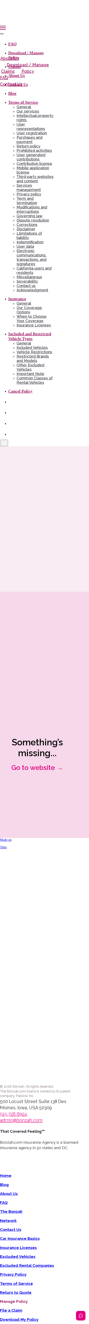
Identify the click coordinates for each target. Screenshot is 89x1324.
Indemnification (30, 242)
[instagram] (11, 423)
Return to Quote (15, 1292)
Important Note (30, 374)
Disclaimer (26, 229)
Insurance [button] (17, 298)
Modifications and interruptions (32, 209)
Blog (12, 93)
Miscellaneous (29, 277)
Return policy (28, 146)
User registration (32, 133)
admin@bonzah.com (21, 1120)
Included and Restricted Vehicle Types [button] (29, 336)
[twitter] (11, 434)
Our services (28, 111)
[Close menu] (1, 33)
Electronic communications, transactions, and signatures (31, 257)
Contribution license (34, 163)
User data (25, 246)
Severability (27, 281)
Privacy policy (29, 194)
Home (5, 1175)
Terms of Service (16, 1283)
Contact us (26, 285)
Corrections (27, 224)
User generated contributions (31, 157)
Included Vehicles (32, 347)
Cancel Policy (20, 391)
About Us (16, 75)
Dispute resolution (33, 220)
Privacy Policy (13, 1274)
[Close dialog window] (4, 443)
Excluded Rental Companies (27, 1265)
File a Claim (11, 1310)
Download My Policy (19, 1319)
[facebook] (11, 413)
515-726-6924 (13, 1114)
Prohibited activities (34, 150)
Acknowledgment (32, 290)
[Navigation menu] (3, 28)
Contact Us (18, 84)
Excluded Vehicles (17, 1256)
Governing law (29, 216)
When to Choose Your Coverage (32, 318)
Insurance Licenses (34, 325)
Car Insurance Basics (20, 1238)
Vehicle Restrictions (34, 352)
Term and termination (27, 200)
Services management (29, 187)
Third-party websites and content (35, 178)
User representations (31, 126)
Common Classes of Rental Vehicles (35, 380)
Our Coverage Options (29, 310)
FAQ (12, 44)
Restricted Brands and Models (33, 358)
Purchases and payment (29, 139)
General (24, 107)
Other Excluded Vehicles (30, 367)
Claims (14, 66)
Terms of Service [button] (23, 102)
